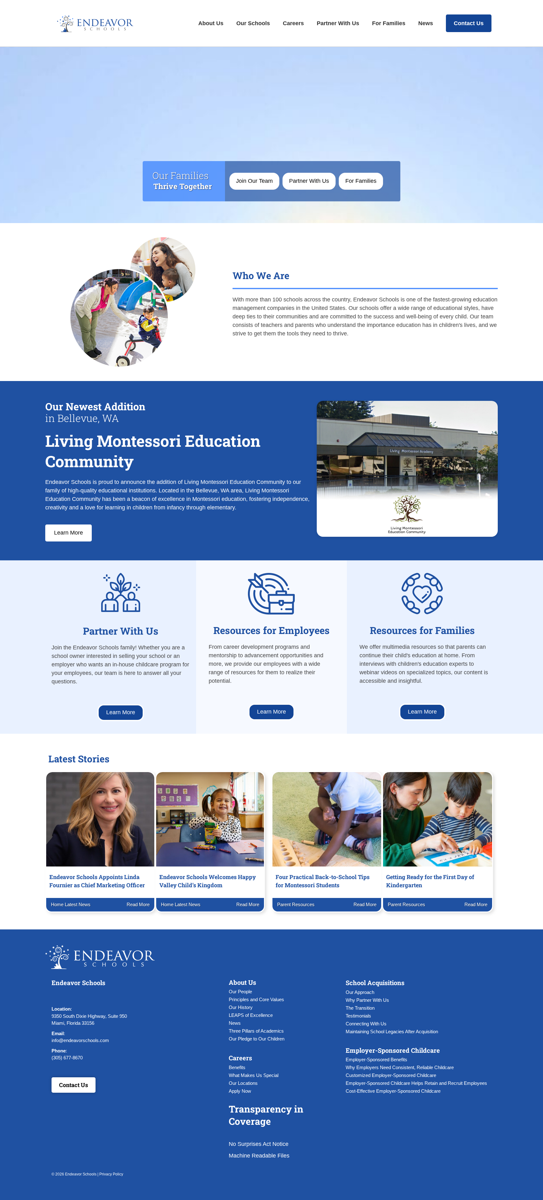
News (425, 23)
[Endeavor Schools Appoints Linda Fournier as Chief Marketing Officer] (100, 818)
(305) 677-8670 (67, 1057)
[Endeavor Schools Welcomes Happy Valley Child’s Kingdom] (210, 818)
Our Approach (360, 992)
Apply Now (240, 1091)
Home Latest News (70, 904)
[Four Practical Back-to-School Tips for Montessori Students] (326, 818)
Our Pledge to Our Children (256, 1038)
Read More (137, 904)
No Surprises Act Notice (258, 1144)
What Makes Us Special (253, 1075)
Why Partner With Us (367, 1000)
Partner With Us (338, 23)
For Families (388, 23)
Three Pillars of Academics (256, 1031)
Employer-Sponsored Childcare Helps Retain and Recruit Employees (416, 1083)
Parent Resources (296, 904)
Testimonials (358, 1015)
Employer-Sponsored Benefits (376, 1059)
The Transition (360, 1008)
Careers (293, 23)
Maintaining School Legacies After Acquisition (392, 1031)
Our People (240, 991)
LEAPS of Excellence (251, 1015)
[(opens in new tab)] (120, 592)
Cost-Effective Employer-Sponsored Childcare (393, 1091)
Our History (241, 1007)
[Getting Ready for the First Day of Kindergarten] (437, 818)
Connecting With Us (366, 1023)
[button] (58, 996)
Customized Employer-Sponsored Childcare (391, 1075)
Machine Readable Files (259, 1155)
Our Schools (253, 23)
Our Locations (243, 1083)
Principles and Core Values (256, 999)
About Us (210, 23)
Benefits (237, 1067)
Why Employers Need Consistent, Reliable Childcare (400, 1067)
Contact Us (469, 23)
